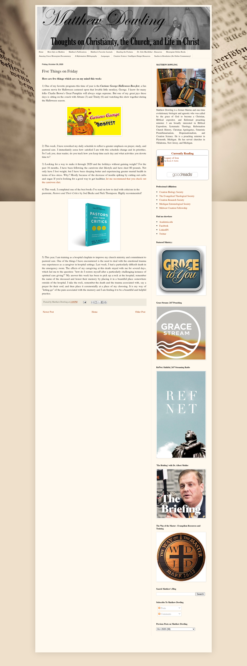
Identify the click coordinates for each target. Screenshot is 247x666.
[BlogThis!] (95, 302)
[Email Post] (84, 301)
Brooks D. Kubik (172, 161)
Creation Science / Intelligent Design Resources (132, 56)
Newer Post (48, 311)
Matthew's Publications (78, 52)
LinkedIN (164, 229)
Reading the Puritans (124, 52)
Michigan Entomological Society (175, 203)
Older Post (140, 311)
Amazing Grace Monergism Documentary (55, 56)
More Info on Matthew (56, 52)
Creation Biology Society (171, 192)
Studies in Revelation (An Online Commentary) (172, 56)
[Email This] (92, 302)
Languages (105, 56)
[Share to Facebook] (102, 302)
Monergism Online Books (176, 52)
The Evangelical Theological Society (176, 196)
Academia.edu (166, 221)
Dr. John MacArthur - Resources (149, 52)
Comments (165, 613)
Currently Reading (182, 153)
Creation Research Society (171, 199)
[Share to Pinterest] (105, 302)
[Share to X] (99, 302)
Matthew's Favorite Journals (101, 52)
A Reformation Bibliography (86, 56)
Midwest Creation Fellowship (173, 207)
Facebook (163, 225)
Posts (163, 608)
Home (41, 52)
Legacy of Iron (171, 157)
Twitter (162, 233)
